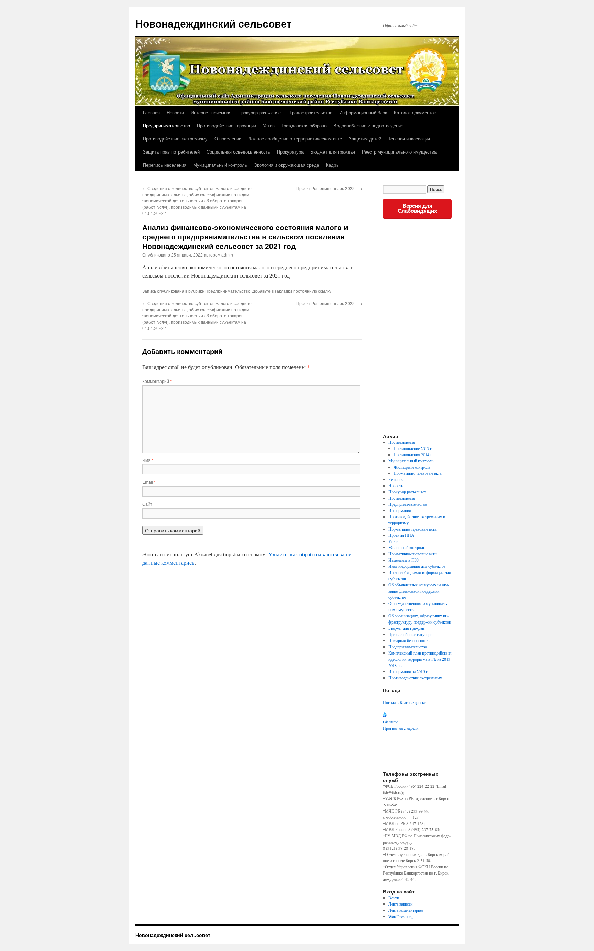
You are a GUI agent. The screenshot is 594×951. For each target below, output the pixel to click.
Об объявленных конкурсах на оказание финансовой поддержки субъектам (418, 591)
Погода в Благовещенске (404, 702)
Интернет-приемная (211, 112)
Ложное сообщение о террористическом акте (295, 138)
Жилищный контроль (412, 467)
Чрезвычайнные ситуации (410, 634)
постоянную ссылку (312, 291)
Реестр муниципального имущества (399, 151)
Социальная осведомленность (238, 151)
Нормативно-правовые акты (418, 473)
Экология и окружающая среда (286, 164)
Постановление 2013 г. (413, 448)
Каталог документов (415, 112)
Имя (147, 460)
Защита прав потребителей (171, 151)
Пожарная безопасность (408, 640)
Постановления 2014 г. (413, 454)
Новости (175, 112)
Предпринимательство (166, 125)
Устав (269, 125)
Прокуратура (290, 151)
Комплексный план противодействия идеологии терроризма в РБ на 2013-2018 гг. (420, 659)
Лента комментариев (406, 910)
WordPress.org (400, 916)
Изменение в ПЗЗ (403, 560)
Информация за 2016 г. (408, 671)
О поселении (227, 138)
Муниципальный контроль (220, 164)
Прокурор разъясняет (260, 112)
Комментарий (157, 381)
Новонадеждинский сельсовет (213, 23)
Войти (393, 897)
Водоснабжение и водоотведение (368, 125)
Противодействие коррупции (226, 125)
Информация (399, 510)
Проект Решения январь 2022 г (329, 188)
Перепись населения (164, 164)
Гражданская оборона (304, 125)
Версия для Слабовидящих (417, 208)
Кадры (332, 164)
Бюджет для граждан (332, 151)
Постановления (401, 442)
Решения (396, 479)
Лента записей (400, 904)
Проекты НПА (401, 535)
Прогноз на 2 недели (400, 728)
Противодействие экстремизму (175, 138)
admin (227, 255)
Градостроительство (311, 112)
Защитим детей (365, 138)
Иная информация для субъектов (417, 566)
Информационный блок (363, 112)
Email (149, 482)
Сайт (147, 504)
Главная (151, 112)
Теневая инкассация (409, 138)
